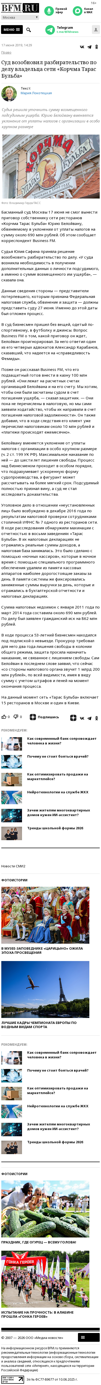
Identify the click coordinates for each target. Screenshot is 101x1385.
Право (6, 52)
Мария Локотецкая (36, 93)
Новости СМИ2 (13, 866)
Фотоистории (14, 880)
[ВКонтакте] (82, 47)
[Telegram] (89, 47)
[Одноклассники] (96, 47)
